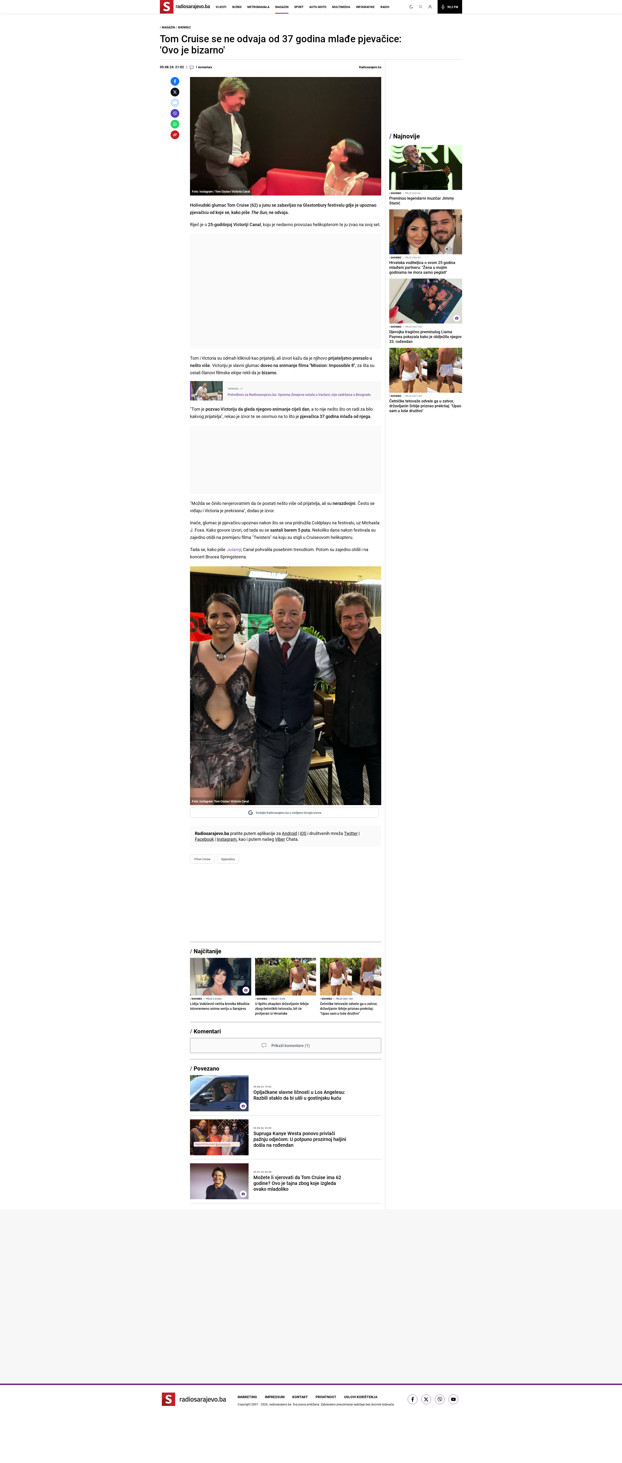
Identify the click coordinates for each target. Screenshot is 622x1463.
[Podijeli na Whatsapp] (175, 124)
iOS (303, 833)
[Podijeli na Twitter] (175, 92)
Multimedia (341, 7)
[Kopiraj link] (175, 134)
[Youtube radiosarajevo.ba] (453, 1399)
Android (289, 833)
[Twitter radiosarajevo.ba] (426, 1399)
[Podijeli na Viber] (175, 113)
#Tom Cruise (202, 859)
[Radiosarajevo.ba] (194, 1399)
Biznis (237, 7)
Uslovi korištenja (360, 1397)
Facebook (204, 839)
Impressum (275, 1397)
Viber (280, 839)
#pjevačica (228, 859)
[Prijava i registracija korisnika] (431, 7)
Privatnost (326, 1397)
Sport (298, 7)
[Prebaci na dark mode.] (411, 7)
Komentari (207, 1031)
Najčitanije (207, 951)
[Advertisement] (285, 291)
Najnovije (406, 136)
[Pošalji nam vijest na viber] (440, 1399)
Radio (384, 7)
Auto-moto (317, 7)
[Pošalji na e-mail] (175, 102)
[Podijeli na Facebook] (175, 81)
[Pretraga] (420, 7)
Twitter (351, 833)
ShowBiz (184, 27)
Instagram (227, 839)
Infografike (365, 7)
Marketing (247, 1397)
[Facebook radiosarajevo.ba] (412, 1399)
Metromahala (258, 7)
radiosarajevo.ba (280, 1404)
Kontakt (300, 1397)
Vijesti (221, 7)
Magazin (281, 7)
